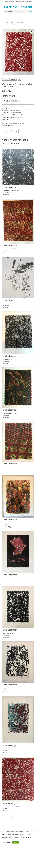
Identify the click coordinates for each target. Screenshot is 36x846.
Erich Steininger (15, 22)
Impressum (24, 829)
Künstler (7, 22)
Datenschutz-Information (14, 831)
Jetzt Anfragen (10, 131)
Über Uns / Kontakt (12, 829)
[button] (31, 32)
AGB (27, 831)
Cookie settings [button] (7, 842)
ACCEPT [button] (15, 842)
